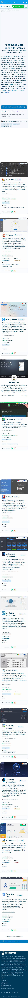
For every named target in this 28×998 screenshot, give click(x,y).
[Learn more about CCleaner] (3, 235)
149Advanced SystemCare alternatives (10, 799)
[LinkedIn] (18, 992)
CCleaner (4, 90)
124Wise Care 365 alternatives (8, 912)
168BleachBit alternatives (7, 193)
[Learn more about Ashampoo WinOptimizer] (3, 554)
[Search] (23, 2)
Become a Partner (5, 987)
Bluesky (17, 972)
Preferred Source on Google (7, 988)
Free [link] (11, 124)
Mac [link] (8, 124)
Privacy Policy (4, 982)
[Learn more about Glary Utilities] (3, 319)
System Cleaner (5, 203)
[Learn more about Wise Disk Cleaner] (3, 726)
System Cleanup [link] (5, 126)
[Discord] (1, 992)
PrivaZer (6, 92)
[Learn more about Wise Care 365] (3, 894)
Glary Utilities (12, 90)
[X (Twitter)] (4, 992)
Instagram (3, 974)
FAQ (2, 978)
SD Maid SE (21, 90)
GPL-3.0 (13, 198)
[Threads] (12, 992)
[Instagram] (15, 992)
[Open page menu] (26, 2)
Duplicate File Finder (6, 581)
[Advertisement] (14, 27)
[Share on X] (5, 111)
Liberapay (20, 975)
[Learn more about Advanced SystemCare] (3, 780)
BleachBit (13, 84)
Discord (18, 971)
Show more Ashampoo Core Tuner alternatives (11, 941)
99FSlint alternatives (6, 684)
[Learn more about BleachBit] (3, 179)
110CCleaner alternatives (7, 250)
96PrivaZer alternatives (6, 512)
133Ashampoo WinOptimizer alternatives (10, 571)
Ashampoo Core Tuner (8, 56)
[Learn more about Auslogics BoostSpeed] (3, 613)
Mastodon (12, 972)
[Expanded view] (21, 121)
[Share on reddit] (9, 111)
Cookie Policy (4, 983)
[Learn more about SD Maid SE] (3, 419)
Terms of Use (4, 980)
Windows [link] (3, 124)
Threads (21, 972)
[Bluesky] (9, 992)
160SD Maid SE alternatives (7, 430)
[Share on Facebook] (2, 111)
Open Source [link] (16, 124)
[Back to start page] (2, 2)
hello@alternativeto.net (6, 971)
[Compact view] (23, 121)
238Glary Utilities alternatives (8, 335)
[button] (18, 179)
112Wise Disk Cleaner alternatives (9, 738)
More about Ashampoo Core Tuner (13, 107)
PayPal (2, 977)
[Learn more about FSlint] (3, 670)
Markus (16, 960)
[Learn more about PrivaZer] (3, 497)
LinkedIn (10, 974)
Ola (11, 960)
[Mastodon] (7, 992)
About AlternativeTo (6, 985)
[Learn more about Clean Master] (3, 841)
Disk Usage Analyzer (6, 439)
